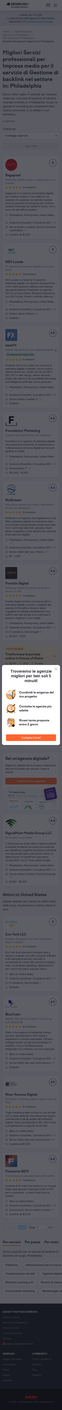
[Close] (56, 669)
